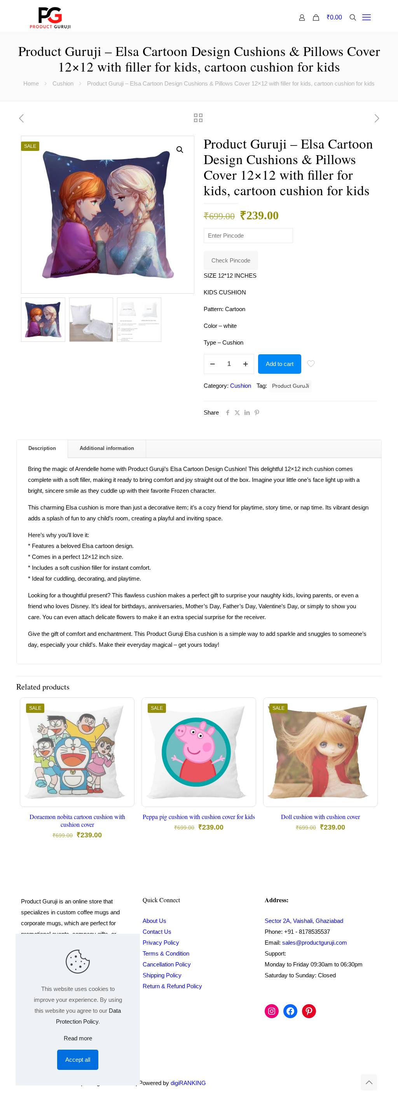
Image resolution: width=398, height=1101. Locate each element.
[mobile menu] (366, 17)
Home (31, 83)
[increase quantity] (245, 364)
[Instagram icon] (334, 1083)
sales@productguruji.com (314, 942)
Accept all (77, 1059)
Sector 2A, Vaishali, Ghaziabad (304, 920)
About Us (154, 920)
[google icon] (350, 1083)
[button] (180, 150)
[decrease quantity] (212, 364)
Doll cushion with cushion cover (320, 816)
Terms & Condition (166, 953)
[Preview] (123, 759)
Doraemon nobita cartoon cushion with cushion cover (77, 820)
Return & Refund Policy (172, 986)
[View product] (123, 725)
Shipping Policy (162, 975)
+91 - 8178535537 (307, 931)
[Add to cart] (123, 709)
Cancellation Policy (167, 964)
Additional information (107, 448)
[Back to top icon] (369, 1082)
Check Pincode (230, 260)
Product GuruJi (290, 386)
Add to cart (279, 364)
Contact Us (157, 931)
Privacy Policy (161, 942)
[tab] (42, 448)
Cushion (62, 83)
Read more (78, 1038)
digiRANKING (188, 1083)
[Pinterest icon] (343, 1083)
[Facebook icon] (326, 1083)
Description (42, 448)
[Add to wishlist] (123, 742)
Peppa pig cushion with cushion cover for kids (199, 816)
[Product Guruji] (50, 17)
